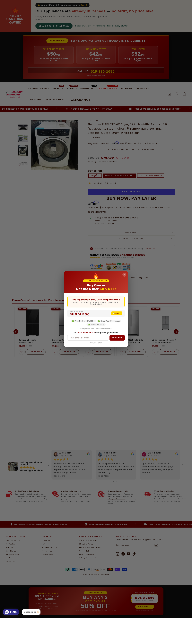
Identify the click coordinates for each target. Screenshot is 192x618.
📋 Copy (116, 313)
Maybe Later (96, 343)
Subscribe (117, 338)
